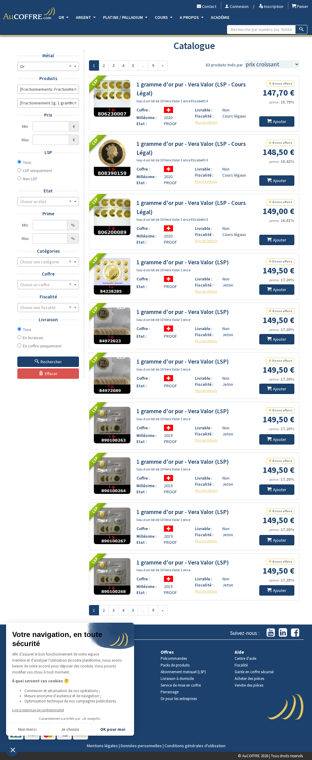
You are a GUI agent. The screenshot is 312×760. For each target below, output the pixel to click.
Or (61, 17)
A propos (190, 17)
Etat (48, 191)
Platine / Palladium (123, 17)
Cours (162, 17)
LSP (48, 152)
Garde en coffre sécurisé (254, 671)
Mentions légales (102, 745)
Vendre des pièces (249, 685)
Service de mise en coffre (181, 685)
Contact (208, 6)
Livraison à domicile (177, 678)
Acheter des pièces (249, 678)
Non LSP (30, 178)
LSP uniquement (37, 170)
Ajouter (279, 121)
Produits (48, 78)
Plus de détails (206, 122)
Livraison (48, 319)
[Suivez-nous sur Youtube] (271, 633)
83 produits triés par (224, 65)
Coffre (48, 274)
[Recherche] (301, 29)
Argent (84, 17)
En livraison (33, 337)
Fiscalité (48, 297)
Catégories (48, 251)
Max (25, 139)
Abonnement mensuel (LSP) (183, 671)
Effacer (51, 373)
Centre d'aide (245, 658)
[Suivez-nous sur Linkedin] (283, 633)
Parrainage (170, 692)
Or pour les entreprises (179, 698)
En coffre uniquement (42, 346)
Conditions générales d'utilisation (195, 745)
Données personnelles (141, 745)
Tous (27, 162)
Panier (302, 6)
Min (25, 126)
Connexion (239, 6)
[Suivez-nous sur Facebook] (295, 633)
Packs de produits (175, 665)
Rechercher (51, 361)
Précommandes (174, 658)
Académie (220, 17)
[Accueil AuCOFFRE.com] (29, 13)
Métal (48, 55)
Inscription (273, 6)
